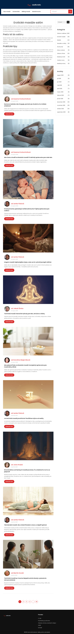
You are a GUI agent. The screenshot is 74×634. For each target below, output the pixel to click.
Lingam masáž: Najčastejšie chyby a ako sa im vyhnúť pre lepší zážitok (27, 262)
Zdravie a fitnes (63, 53)
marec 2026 (63, 92)
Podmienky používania (44, 620)
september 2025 (63, 112)
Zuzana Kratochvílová (22, 99)
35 (36, 601)
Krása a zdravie (63, 50)
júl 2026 (63, 78)
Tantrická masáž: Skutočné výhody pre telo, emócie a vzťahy (24, 314)
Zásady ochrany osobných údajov (47, 623)
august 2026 (63, 75)
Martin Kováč (18, 573)
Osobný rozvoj (63, 60)
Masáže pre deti (63, 57)
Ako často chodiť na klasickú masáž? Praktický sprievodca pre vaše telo (28, 157)
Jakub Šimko (18, 308)
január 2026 (63, 98)
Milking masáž (26, 11)
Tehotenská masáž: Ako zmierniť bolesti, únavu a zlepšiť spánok (25, 525)
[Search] (70, 11)
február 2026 (63, 95)
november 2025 (63, 105)
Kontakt (40, 627)
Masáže (63, 40)
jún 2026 (63, 82)
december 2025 (63, 102)
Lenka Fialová (18, 204)
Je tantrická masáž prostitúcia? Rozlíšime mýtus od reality (24, 418)
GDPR (39, 625)
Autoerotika (16, 11)
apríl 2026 (63, 88)
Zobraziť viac (9, 114)
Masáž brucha (36, 11)
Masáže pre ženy (63, 63)
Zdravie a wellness (63, 33)
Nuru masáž (6, 11)
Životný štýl (63, 46)
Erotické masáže (63, 36)
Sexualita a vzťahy (63, 43)
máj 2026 (63, 85)
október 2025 (63, 108)
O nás (39, 618)
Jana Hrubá (18, 465)
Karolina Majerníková (21, 360)
